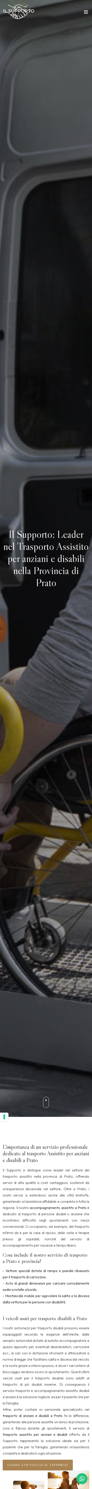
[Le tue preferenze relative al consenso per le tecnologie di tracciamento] (4, 1117)
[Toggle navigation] (86, 13)
